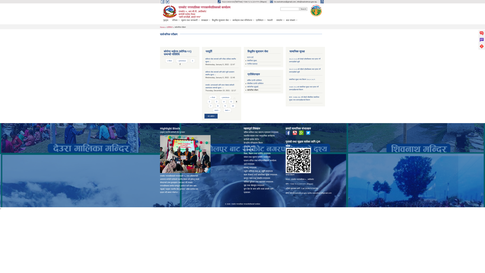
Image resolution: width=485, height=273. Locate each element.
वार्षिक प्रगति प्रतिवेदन (254, 80)
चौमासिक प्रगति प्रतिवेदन (255, 83)
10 (233, 106)
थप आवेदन (211, 116)
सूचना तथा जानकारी (189, 20)
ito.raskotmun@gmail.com (321, 193)
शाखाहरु (204, 20)
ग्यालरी (270, 20)
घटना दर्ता (250, 57)
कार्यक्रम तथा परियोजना (242, 20)
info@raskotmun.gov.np (299, 193)
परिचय (174, 20)
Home (162, 27)
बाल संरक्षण (290, 20)
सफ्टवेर (279, 20)
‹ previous (182, 61)
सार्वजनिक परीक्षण (252, 90)
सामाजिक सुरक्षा (252, 61)
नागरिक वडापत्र (252, 64)
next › (216, 110)
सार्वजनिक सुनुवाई (252, 87)
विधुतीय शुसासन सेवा (220, 20)
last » (227, 110)
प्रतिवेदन (259, 20)
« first (169, 61)
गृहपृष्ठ (165, 20)
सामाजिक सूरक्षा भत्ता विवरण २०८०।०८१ (302, 79)
